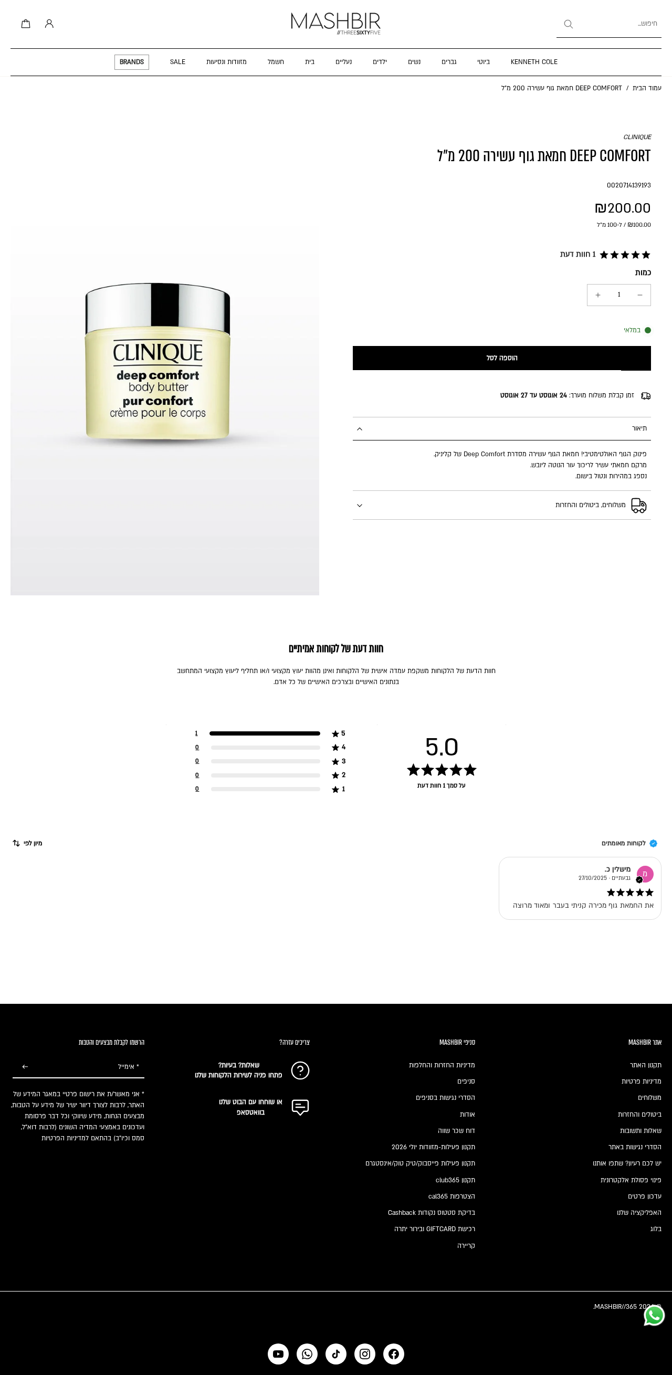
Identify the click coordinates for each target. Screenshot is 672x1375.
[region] (336, 761)
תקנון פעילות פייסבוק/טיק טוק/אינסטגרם (420, 1163)
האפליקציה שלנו (639, 1213)
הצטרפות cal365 (451, 1196)
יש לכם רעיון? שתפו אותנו (627, 1163)
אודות (467, 1114)
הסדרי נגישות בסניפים (445, 1098)
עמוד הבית (647, 88)
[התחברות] (47, 24)
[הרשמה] (25, 1067)
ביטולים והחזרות (640, 1114)
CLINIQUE (637, 137)
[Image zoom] (164, 363)
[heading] (336, 747)
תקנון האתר (646, 1065)
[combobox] (609, 24)
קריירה (466, 1246)
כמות (643, 273)
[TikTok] (336, 1353)
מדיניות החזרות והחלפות (442, 1065)
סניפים (466, 1081)
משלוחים (650, 1098)
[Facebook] (393, 1353)
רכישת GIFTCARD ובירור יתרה (434, 1229)
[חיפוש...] (568, 24)
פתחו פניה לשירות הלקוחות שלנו (238, 1075)
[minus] (639, 295)
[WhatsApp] (307, 1353)
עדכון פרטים (645, 1196)
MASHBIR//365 (615, 1307)
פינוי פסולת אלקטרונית (631, 1180)
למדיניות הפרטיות (65, 1138)
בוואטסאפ (251, 1112)
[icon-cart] (24, 24)
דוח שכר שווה (456, 1131)
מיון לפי (33, 843)
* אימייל (128, 1067)
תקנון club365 (455, 1180)
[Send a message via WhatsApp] (654, 1315)
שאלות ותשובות (641, 1131)
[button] (603, 255)
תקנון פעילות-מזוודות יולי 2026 (433, 1147)
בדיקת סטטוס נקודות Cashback (431, 1213)
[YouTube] (278, 1353)
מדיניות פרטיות (642, 1081)
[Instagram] (364, 1353)
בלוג (656, 1229)
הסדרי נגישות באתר (635, 1147)
